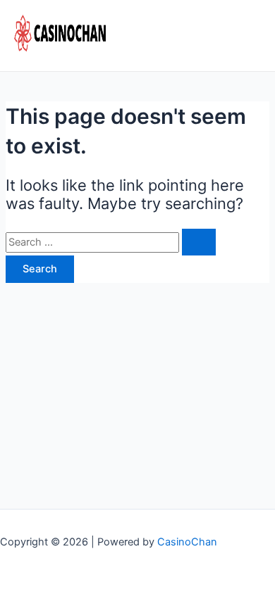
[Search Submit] (199, 242)
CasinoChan (187, 542)
